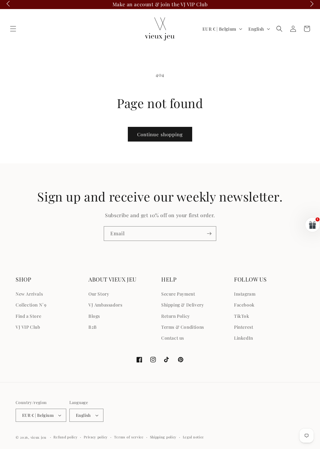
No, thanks (200, 294)
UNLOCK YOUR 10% (200, 262)
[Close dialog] (273, 171)
